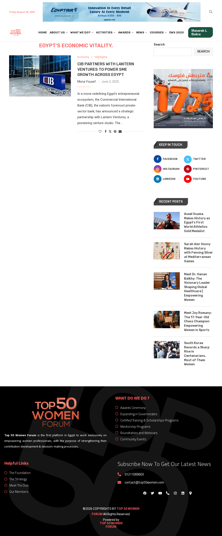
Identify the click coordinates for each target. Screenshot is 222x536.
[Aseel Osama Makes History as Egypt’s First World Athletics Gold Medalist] (167, 220)
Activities (104, 32)
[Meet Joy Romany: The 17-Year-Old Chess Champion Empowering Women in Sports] (167, 319)
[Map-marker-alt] (190, 493)
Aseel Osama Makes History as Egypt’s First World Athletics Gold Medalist (197, 222)
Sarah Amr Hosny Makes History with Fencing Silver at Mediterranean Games (198, 252)
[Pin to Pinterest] (115, 131)
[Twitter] (152, 493)
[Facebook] (145, 493)
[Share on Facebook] (105, 131)
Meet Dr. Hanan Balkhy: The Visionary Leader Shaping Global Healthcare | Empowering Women (197, 287)
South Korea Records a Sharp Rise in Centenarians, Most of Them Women (196, 353)
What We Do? (80, 32)
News (140, 32)
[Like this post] (100, 131)
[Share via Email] (120, 131)
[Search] (211, 12)
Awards (124, 32)
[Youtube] (160, 493)
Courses (157, 32)
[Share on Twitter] (110, 131)
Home (42, 32)
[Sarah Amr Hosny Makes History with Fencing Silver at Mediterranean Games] (167, 250)
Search (159, 44)
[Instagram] (175, 493)
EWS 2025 (176, 32)
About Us (57, 32)
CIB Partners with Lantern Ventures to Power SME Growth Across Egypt (105, 69)
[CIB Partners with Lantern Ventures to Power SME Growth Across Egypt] (40, 76)
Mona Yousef (86, 81)
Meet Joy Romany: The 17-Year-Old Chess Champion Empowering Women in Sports (198, 321)
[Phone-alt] (167, 493)
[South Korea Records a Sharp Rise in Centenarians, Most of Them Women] (167, 349)
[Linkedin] (183, 493)
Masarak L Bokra (199, 32)
